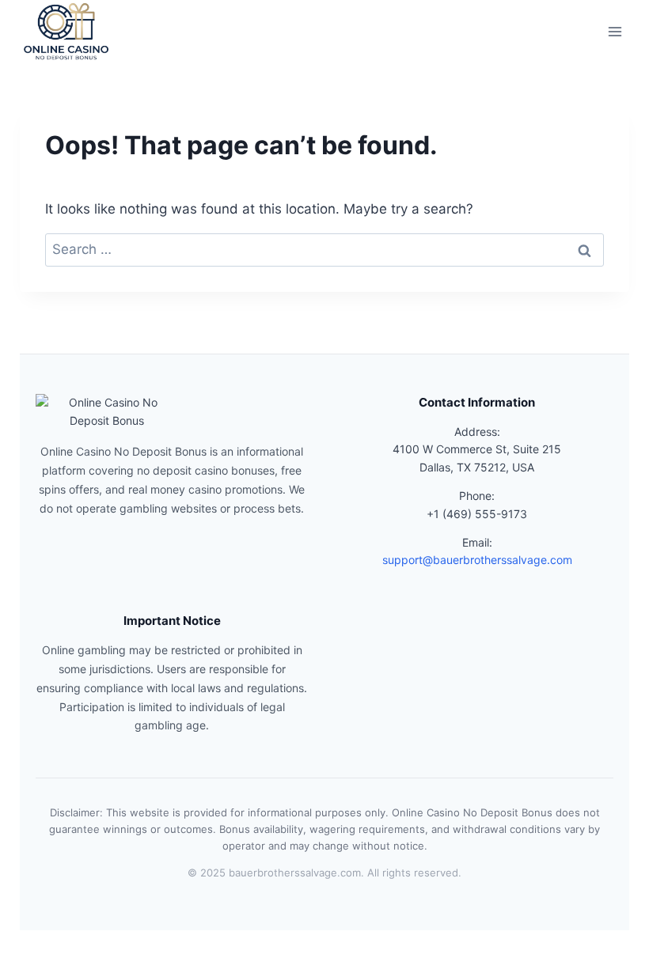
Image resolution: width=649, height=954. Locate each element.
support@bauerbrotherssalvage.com (477, 559)
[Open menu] (615, 31)
